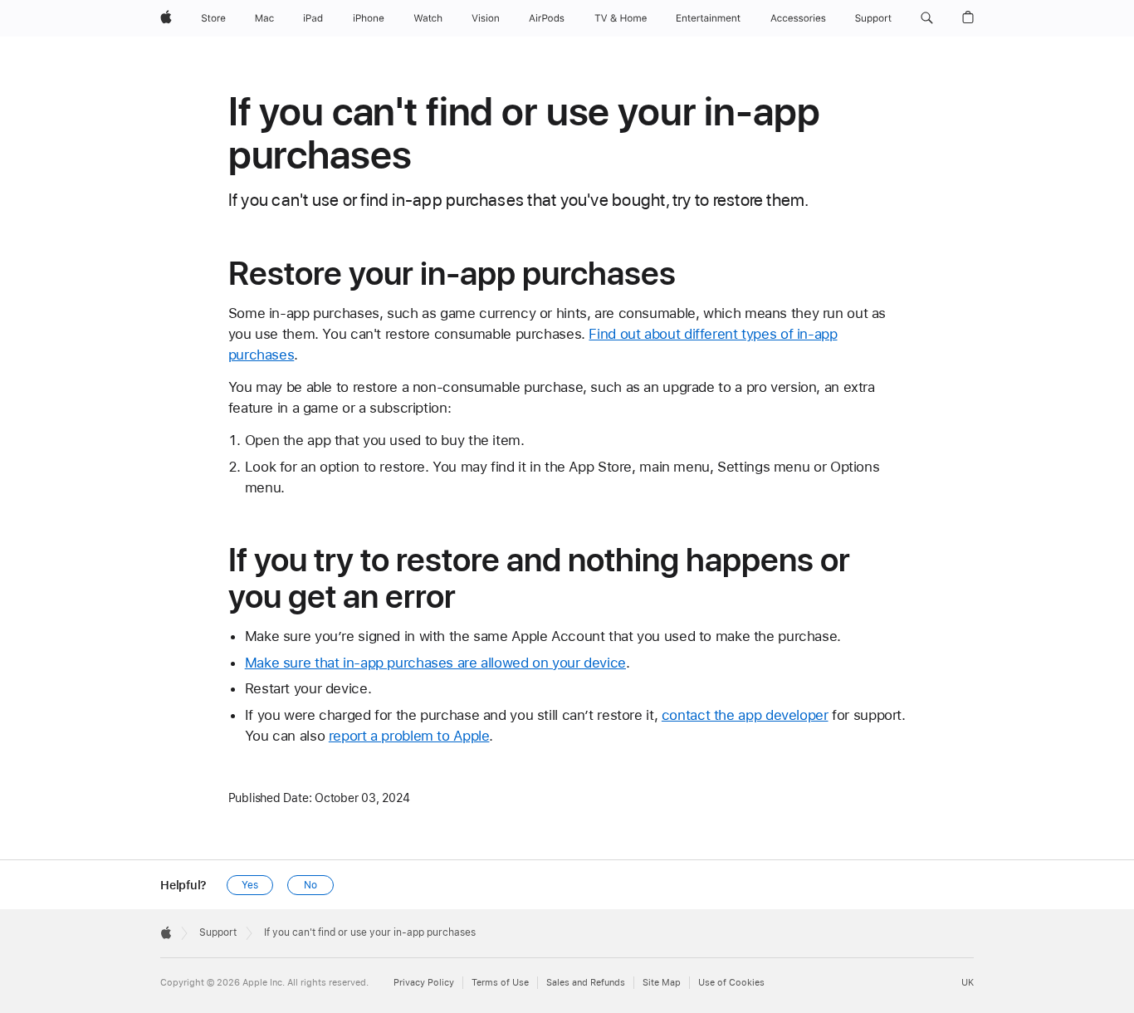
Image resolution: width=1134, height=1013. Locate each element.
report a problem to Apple (409, 735)
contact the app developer (745, 715)
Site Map (662, 982)
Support (218, 932)
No (310, 885)
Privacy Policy (423, 982)
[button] (927, 18)
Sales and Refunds (585, 982)
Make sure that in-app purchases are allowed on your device (435, 662)
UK (967, 982)
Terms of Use (500, 982)
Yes (250, 885)
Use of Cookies (731, 982)
